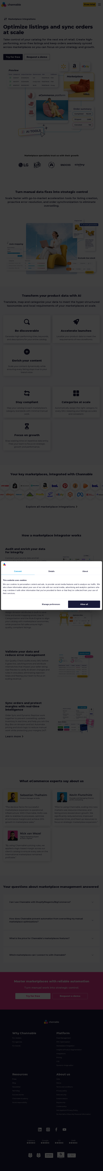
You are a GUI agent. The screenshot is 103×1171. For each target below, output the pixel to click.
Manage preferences (51, 604)
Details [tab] (51, 571)
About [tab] (85, 571)
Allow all (84, 604)
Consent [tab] (18, 571)
